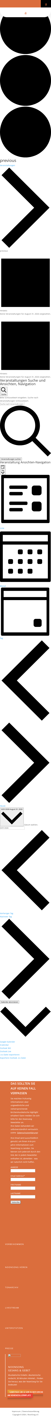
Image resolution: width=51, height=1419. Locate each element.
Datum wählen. (31, 824)
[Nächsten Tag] (25, 802)
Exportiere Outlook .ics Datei (13, 1058)
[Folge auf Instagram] (27, 4)
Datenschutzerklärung (27, 1132)
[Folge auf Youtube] (23, 4)
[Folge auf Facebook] (19, 4)
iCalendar (4, 1045)
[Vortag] (25, 720)
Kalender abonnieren (9, 1002)
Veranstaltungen (7, 165)
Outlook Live (5, 1051)
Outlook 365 (5, 1048)
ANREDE (14, 1167)
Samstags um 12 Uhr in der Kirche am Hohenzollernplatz (25, 1393)
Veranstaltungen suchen (11, 459)
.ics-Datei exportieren (10, 1054)
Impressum (16, 1411)
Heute (2, 806)
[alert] (25, 284)
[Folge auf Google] (32, 4)
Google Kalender (7, 1041)
